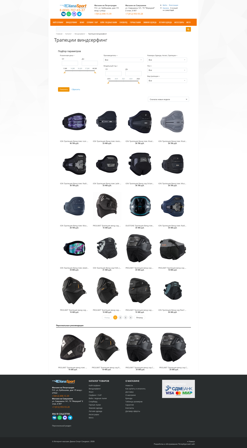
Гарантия (129, 405)
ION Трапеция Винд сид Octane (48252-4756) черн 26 (149, 183)
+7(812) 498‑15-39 (102, 13)
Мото (91, 417)
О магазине (130, 395)
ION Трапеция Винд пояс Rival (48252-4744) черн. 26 (149, 141)
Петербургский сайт (186, 444)
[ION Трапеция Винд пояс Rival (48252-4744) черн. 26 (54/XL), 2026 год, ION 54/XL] (140, 121)
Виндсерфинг (95, 388)
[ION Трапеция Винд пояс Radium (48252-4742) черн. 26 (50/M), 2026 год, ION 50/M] (74, 164)
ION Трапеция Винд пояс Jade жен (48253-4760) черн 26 (117, 183)
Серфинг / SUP (95, 395)
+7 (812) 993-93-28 (134, 13)
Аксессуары (94, 414)
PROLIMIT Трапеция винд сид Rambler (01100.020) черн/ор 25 (87, 310)
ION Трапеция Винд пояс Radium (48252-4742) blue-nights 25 (185, 225)
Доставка (129, 392)
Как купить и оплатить (135, 388)
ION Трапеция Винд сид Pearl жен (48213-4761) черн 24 (182, 310)
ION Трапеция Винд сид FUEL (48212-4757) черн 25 (115, 268)
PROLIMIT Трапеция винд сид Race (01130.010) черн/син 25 (152, 310)
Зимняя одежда (95, 408)
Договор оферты (132, 411)
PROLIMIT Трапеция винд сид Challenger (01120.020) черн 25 (152, 268)
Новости (129, 385)
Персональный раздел (61, 425)
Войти (165, 5)
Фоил (91, 392)
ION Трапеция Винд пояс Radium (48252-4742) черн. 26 (84, 183)
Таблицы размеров (133, 401)
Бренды (128, 398)
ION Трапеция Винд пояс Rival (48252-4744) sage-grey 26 (183, 141)
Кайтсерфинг (94, 385)
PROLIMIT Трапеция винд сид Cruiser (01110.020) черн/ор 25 (119, 310)
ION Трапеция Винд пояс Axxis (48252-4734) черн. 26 (116, 141)
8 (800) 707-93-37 (72, 10)
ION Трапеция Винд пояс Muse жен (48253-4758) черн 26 (183, 183)
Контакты (129, 408)
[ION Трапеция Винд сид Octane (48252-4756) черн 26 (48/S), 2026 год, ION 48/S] (140, 164)
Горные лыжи (95, 405)
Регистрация (173, 5)
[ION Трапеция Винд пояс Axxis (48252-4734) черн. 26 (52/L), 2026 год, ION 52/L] (107, 121)
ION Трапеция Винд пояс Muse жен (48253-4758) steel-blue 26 (87, 225)
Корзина (166, 8)
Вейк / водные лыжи (98, 398)
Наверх (191, 441)
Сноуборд (93, 401)
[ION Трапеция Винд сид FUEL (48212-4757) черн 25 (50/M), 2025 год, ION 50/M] (107, 248)
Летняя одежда (95, 411)
